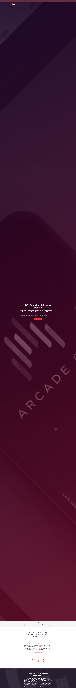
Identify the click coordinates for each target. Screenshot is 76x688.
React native (35, 3)
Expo (38, 311)
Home (30, 3)
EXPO (40, 3)
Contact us (62, 3)
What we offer (38, 653)
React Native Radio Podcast (43, 684)
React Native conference (39, 683)
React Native (42, 311)
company (49, 3)
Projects (44, 3)
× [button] (74, 1)
